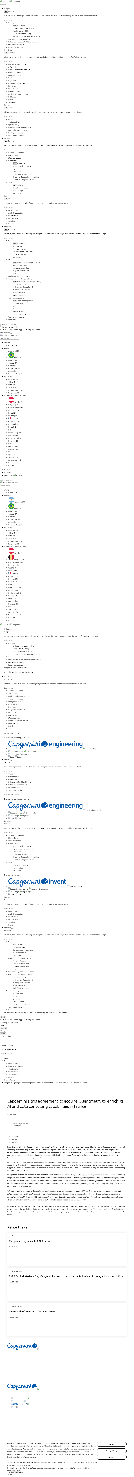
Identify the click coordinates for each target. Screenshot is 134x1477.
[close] (3, 4)
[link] (10, 1)
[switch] (1, 329)
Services (11, 107)
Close (3, 1028)
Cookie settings (16, 1375)
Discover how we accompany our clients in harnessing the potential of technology (35, 1012)
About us (11, 229)
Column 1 (14, 1411)
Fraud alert (15, 1381)
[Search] (1, 4)
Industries (11, 52)
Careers (11, 141)
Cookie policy (16, 1378)
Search (3, 1017)
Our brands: (11, 1394)
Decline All (111, 1457)
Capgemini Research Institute (15, 668)
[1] (8, 1206)
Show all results (6, 1053)
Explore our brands (11, 733)
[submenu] (11, 629)
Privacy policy (16, 1370)
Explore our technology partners (16, 737)
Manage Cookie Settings (36, 1446)
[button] (13, 475)
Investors (14, 1364)
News (10, 198)
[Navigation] (5, 4)
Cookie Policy (15, 1470)
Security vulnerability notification (22, 1372)
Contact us (19, 1430)
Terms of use (16, 1367)
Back (15, 25)
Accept (111, 1444)
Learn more (8, 20)
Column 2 (14, 1436)
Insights (11, 11)
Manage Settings (111, 1451)
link (6, 11)
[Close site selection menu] (11, 333)
